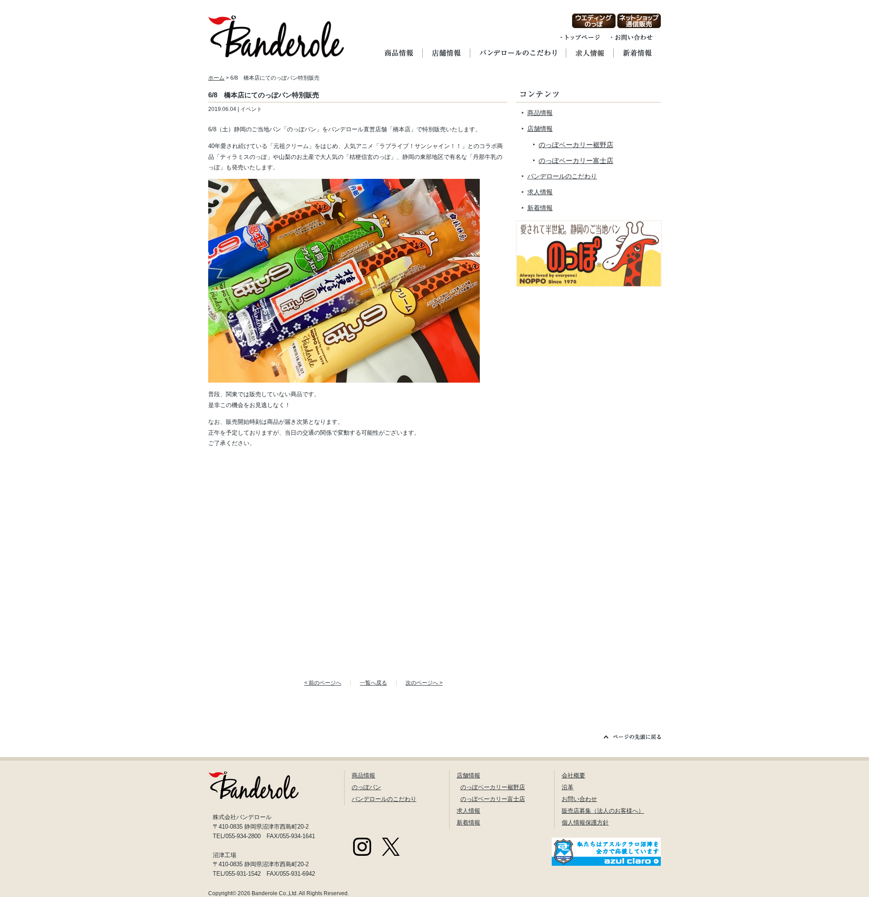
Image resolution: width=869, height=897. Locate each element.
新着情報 (540, 207)
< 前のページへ (322, 683)
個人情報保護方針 (585, 822)
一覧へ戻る (373, 683)
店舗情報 (540, 128)
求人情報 (540, 192)
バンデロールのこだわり (562, 176)
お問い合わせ (579, 799)
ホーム (216, 78)
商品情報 (540, 112)
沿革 (567, 787)
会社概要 (573, 775)
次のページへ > (424, 683)
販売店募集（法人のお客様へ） (603, 810)
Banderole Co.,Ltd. (275, 893)
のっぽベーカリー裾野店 (576, 145)
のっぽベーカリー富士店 (576, 160)
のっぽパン (366, 787)
